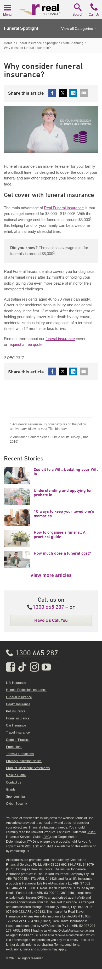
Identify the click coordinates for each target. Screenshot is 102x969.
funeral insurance (60, 338)
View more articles (51, 575)
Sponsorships (16, 796)
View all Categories (77, 28)
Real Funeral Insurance (64, 208)
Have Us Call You (51, 620)
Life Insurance (16, 683)
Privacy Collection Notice (24, 761)
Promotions (14, 747)
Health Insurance (18, 704)
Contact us (13, 782)
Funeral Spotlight (21, 28)
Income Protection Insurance (26, 690)
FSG (46, 837)
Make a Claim (16, 775)
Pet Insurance (16, 711)
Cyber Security (16, 803)
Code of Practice (18, 740)
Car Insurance (16, 725)
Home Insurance (18, 718)
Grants (10, 789)
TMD (31, 841)
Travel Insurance (18, 732)
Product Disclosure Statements (28, 768)
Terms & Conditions (20, 754)
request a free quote (25, 344)
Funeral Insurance (19, 697)
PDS (91, 832)
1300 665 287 (48, 607)
